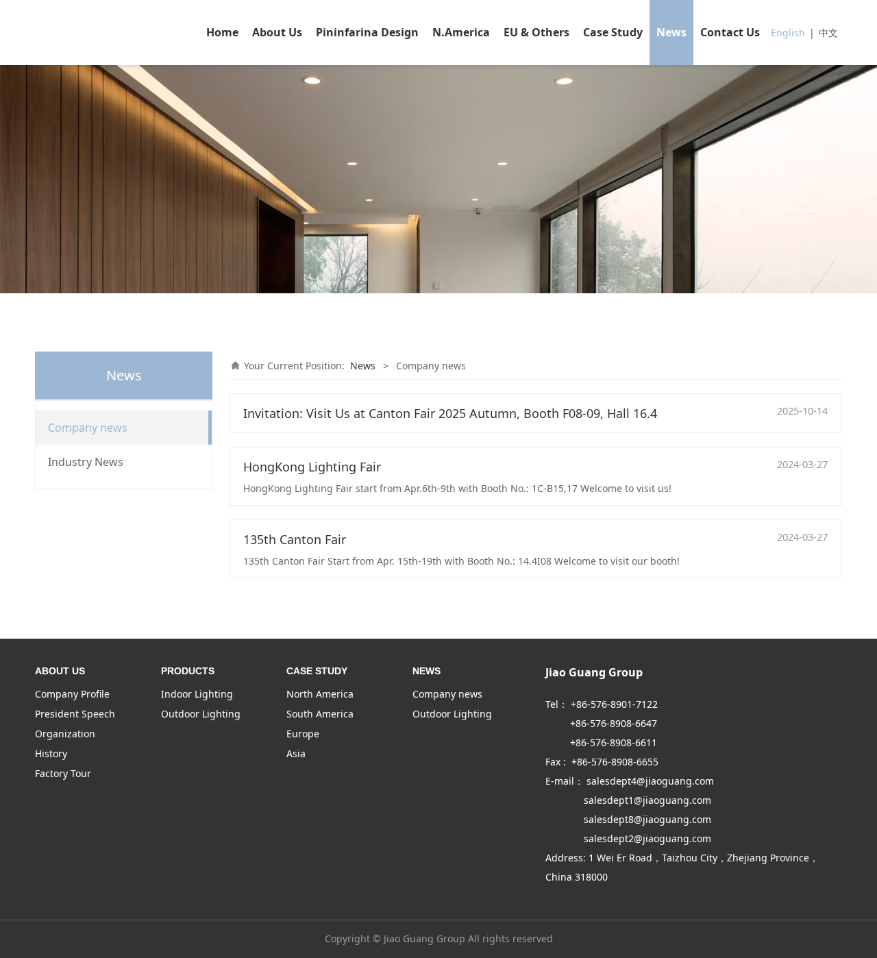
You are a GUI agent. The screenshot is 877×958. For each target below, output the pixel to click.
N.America (461, 32)
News (671, 32)
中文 (828, 32)
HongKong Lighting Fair (312, 466)
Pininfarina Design (367, 32)
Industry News (85, 461)
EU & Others (536, 32)
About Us (277, 32)
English (788, 32)
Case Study (613, 32)
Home (222, 32)
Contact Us (730, 32)
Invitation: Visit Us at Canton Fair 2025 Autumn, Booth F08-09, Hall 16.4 (450, 413)
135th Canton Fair (294, 539)
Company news (87, 427)
